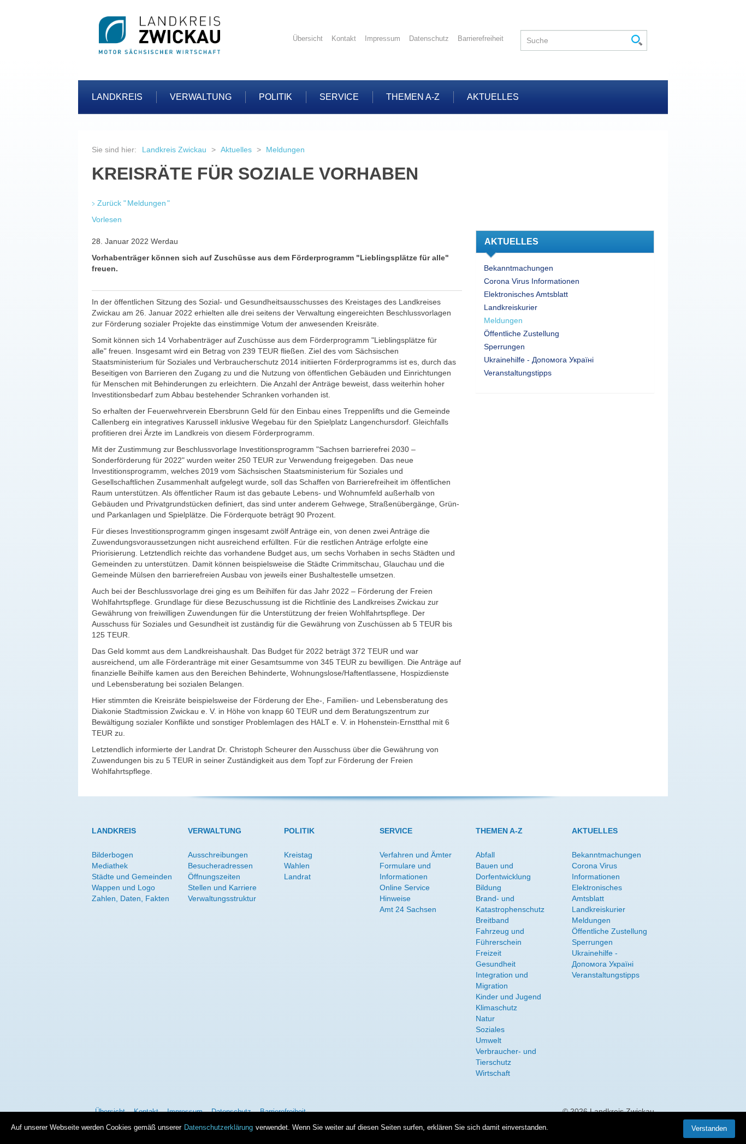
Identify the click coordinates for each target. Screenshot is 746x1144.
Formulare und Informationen (405, 871)
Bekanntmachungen (518, 268)
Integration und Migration (502, 980)
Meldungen (285, 149)
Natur (485, 1018)
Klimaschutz (496, 1007)
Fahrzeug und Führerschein (500, 936)
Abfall (485, 854)
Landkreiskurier (510, 307)
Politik (275, 97)
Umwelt (488, 1040)
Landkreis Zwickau (174, 149)
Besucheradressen (220, 865)
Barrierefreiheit (481, 38)
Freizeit (488, 953)
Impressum (382, 38)
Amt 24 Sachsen (408, 909)
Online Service (405, 887)
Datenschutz (429, 38)
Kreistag (298, 854)
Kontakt (343, 38)
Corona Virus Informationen (531, 281)
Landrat (297, 876)
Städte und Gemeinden (132, 876)
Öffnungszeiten (214, 876)
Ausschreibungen (218, 854)
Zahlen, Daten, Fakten (130, 898)
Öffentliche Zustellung (521, 333)
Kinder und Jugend (508, 996)
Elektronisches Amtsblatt (526, 294)
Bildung (488, 887)
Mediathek (110, 865)
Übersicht (308, 38)
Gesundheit (496, 964)
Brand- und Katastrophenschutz (510, 904)
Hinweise (395, 898)
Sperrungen (504, 346)
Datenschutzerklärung (218, 1127)
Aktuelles (493, 97)
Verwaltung (201, 97)
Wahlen (297, 865)
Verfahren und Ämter (416, 854)
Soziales (490, 1029)
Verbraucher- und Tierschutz (506, 1056)
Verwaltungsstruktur (222, 898)
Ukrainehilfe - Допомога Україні (539, 359)
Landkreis (117, 97)
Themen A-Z (413, 97)
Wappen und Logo (123, 887)
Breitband (492, 920)
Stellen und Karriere (222, 887)
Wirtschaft (493, 1073)
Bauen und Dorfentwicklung (503, 871)
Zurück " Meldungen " (133, 203)
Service (339, 97)
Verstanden (709, 1128)
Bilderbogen (112, 854)
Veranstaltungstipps (518, 372)
